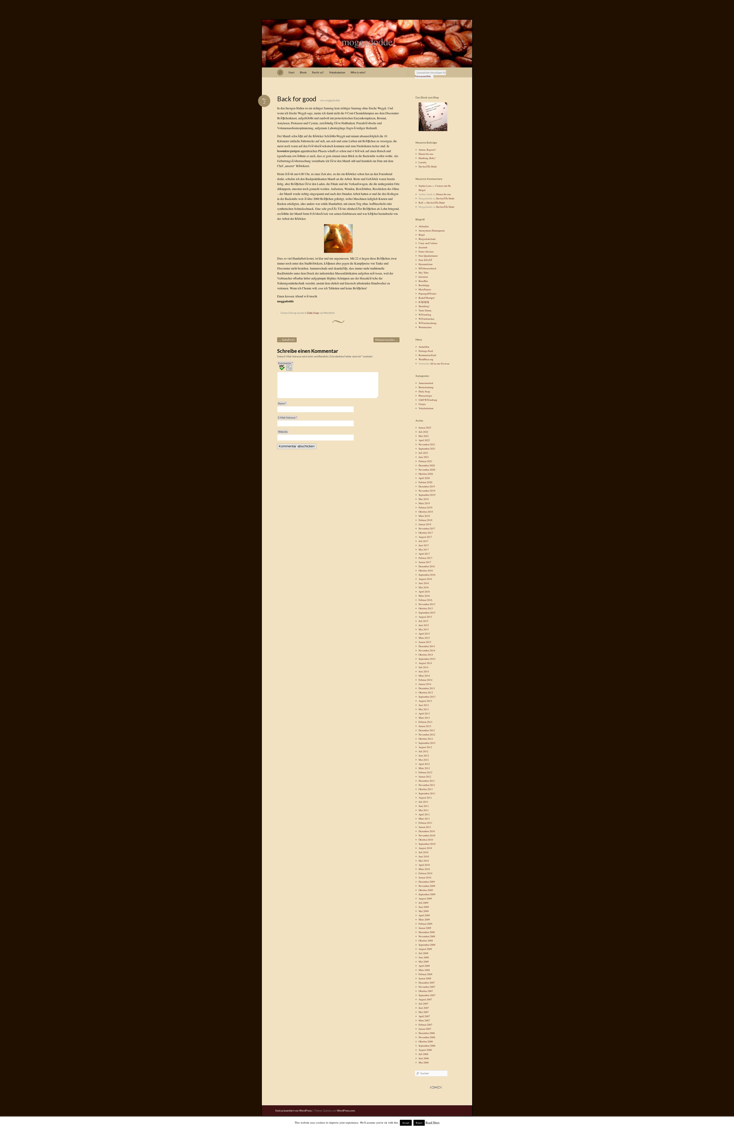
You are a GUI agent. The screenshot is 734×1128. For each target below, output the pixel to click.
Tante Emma (425, 310)
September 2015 (427, 612)
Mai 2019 (424, 499)
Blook (303, 72)
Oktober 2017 (426, 532)
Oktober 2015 (426, 608)
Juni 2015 (424, 625)
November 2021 (427, 444)
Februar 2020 (425, 482)
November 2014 (427, 650)
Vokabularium (337, 72)
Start (291, 72)
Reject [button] (419, 1122)
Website (282, 431)
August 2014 (425, 663)
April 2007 (424, 1016)
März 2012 (424, 768)
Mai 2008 (424, 961)
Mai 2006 (424, 1062)
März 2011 (424, 818)
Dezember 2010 (427, 831)
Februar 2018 (425, 520)
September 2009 (427, 894)
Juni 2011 (424, 806)
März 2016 (424, 595)
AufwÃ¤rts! (287, 339)
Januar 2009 (425, 928)
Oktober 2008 (426, 940)
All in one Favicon (439, 363)
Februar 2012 (425, 772)
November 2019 (427, 490)
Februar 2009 (425, 923)
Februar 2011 (425, 822)
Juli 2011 (423, 801)
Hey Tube (424, 272)
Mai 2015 (424, 629)
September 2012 (427, 743)
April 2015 (424, 633)
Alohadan (424, 226)
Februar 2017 (425, 558)
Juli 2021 (423, 452)
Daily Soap (313, 312)
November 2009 (427, 886)
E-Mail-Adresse (287, 417)
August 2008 (425, 949)
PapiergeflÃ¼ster (427, 293)
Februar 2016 (425, 600)
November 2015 (427, 604)
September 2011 (427, 793)
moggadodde (367, 41)
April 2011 (424, 814)
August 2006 (425, 1050)
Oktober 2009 (426, 890)
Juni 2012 (424, 755)
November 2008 (427, 936)
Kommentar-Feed (427, 355)
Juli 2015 (423, 621)
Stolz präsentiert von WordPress (293, 1110)
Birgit (422, 234)
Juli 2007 (423, 1003)
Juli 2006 (423, 1054)
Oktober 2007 (426, 991)
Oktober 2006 (426, 1041)
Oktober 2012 (426, 738)
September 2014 (427, 659)
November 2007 (427, 986)
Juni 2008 (424, 957)
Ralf (421, 202)
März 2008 (424, 970)
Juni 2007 (424, 1008)
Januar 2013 (425, 726)
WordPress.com (346, 1110)
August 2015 (425, 616)
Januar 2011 (425, 827)
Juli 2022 (423, 431)
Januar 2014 (425, 684)
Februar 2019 (425, 507)
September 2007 (427, 995)
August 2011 (425, 797)
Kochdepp (424, 285)
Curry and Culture (428, 243)
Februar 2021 (425, 461)
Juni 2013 (424, 705)
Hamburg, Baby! (427, 158)
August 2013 (425, 701)
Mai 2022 (424, 436)
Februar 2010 (425, 873)
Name (282, 403)
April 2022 (424, 440)
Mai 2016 (424, 587)
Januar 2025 (425, 427)
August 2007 (425, 999)
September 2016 (427, 574)
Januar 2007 (425, 1029)
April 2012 (424, 764)
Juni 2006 (424, 1058)
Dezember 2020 (427, 465)
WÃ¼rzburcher (426, 319)
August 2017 (425, 537)
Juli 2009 (423, 902)
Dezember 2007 (427, 982)
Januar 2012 (425, 776)
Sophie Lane (425, 185)
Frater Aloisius (426, 251)
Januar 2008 (425, 978)
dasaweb (423, 247)
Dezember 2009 (427, 881)
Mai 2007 (424, 1012)
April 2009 (424, 915)
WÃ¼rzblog (425, 314)
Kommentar (285, 363)
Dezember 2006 (427, 1033)
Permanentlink (423, 76)
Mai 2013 (424, 709)
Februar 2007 (425, 1024)
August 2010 (425, 848)
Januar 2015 (425, 642)
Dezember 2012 (427, 730)
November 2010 (427, 835)
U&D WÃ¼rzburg (428, 400)
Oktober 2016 (426, 570)
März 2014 (424, 675)
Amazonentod (426, 383)
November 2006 (427, 1037)
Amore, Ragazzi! (427, 149)
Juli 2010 (423, 852)
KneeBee (423, 281)
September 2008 (427, 944)
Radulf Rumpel (426, 297)
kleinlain (423, 276)
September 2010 (427, 844)
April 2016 (424, 591)
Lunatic (423, 162)
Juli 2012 (423, 751)
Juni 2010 (424, 856)
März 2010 (424, 869)
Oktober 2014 (426, 654)
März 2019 (424, 503)
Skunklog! (424, 306)
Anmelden (424, 346)
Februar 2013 (425, 722)
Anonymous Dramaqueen (432, 230)
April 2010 (424, 865)
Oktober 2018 (426, 511)
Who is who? (358, 72)
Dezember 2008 (427, 932)
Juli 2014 (423, 667)
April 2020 (424, 478)
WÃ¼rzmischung (428, 323)
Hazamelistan (426, 264)
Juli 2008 (423, 953)
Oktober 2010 (426, 839)
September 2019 (427, 495)
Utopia (422, 404)
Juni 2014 (424, 671)
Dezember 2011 (427, 780)
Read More (432, 1122)
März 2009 (424, 919)
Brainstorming (426, 387)
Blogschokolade (427, 239)
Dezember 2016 (427, 566)
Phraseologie (425, 395)
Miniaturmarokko (386, 339)
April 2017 (424, 553)
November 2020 (427, 469)
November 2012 (427, 734)
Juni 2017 (424, 545)
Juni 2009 (424, 907)
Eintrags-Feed (426, 351)
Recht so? (318, 72)
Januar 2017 (425, 562)
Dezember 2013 (427, 688)
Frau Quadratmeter (428, 255)
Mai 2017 (424, 549)
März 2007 (424, 1020)
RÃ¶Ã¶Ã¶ (424, 302)
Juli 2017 (423, 541)
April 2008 (424, 965)
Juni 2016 (424, 583)
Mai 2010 (424, 860)
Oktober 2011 (426, 789)
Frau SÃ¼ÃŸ (425, 260)
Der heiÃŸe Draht (428, 166)
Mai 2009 (424, 911)
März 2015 (424, 637)
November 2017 (427, 528)
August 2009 (425, 898)
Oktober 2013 (426, 692)
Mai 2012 (424, 759)
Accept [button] (405, 1122)
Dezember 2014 (427, 646)
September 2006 (427, 1045)
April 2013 (424, 713)
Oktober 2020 (426, 474)
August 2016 (425, 579)
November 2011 (427, 785)
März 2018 (424, 516)
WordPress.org (426, 359)
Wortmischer (425, 327)
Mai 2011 (424, 810)
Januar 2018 (425, 524)
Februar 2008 (425, 974)
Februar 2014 (425, 680)
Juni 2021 (424, 457)
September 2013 (427, 696)
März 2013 (424, 717)
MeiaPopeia (425, 289)
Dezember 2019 (427, 486)
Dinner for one (426, 154)
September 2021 (427, 448)
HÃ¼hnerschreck (427, 268)
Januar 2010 (425, 877)
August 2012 (425, 747)
